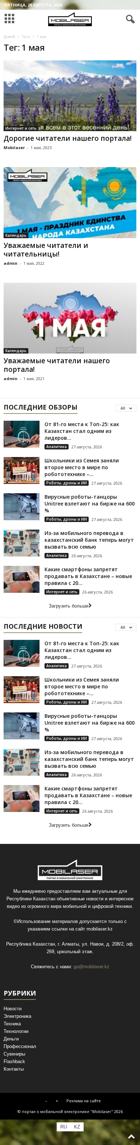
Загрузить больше (68, 606)
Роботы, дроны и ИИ (66, 482)
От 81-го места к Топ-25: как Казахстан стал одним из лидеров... (82, 431)
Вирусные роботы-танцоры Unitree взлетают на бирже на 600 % (90, 503)
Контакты (14, 1069)
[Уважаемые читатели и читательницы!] (70, 202)
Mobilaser (14, 147)
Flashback (14, 1061)
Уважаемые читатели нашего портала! (57, 365)
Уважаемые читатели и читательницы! (46, 250)
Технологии (16, 1031)
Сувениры (14, 1054)
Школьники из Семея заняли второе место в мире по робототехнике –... (82, 467)
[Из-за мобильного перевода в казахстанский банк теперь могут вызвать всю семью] (21, 543)
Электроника (17, 1016)
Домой (9, 36)
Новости (13, 1008)
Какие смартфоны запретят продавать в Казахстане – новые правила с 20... (88, 576)
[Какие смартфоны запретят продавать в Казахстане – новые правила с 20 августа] (21, 579)
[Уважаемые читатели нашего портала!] (70, 318)
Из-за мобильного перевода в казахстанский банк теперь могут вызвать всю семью (89, 540)
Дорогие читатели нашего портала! (68, 138)
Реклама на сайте (83, 1100)
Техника (12, 1023)
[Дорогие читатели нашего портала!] (70, 95)
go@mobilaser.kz (91, 966)
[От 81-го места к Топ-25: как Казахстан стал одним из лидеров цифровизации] (21, 434)
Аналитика (56, 446)
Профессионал (20, 1046)
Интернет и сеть (21, 128)
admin (11, 263)
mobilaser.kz (100, 929)
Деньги (11, 1039)
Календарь (16, 235)
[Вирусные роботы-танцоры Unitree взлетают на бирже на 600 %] (21, 506)
